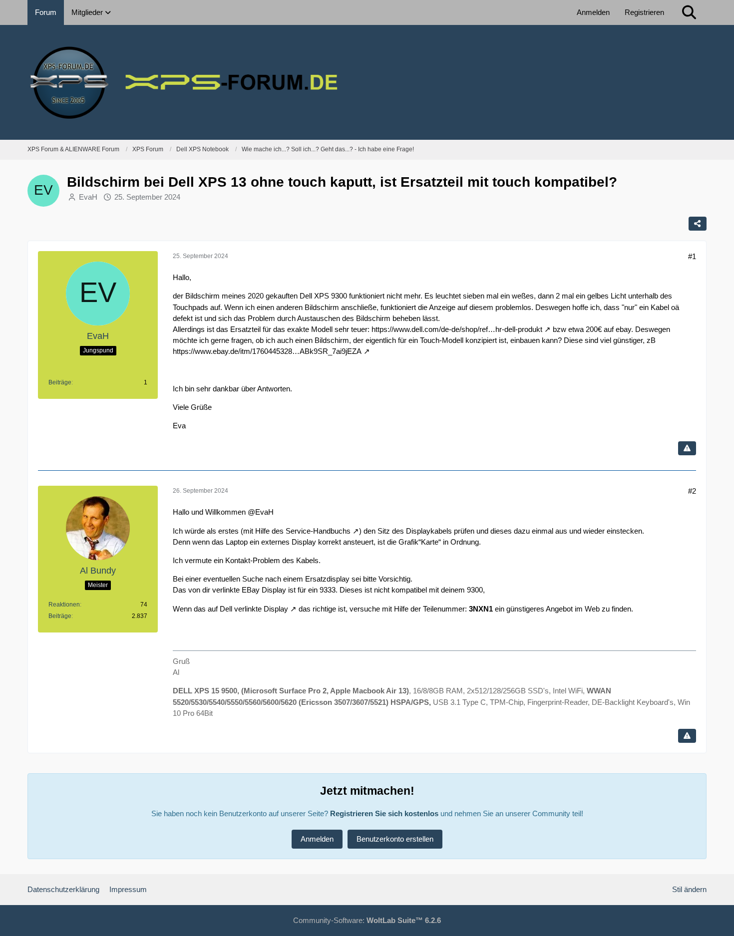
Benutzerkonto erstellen (395, 839)
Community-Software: (367, 920)
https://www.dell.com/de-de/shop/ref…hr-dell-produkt (456, 329)
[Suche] (689, 12)
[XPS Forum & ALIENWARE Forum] (367, 82)
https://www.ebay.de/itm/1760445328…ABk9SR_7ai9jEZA (267, 351)
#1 (692, 256)
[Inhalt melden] (687, 448)
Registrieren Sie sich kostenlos (384, 813)
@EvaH (261, 512)
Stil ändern (689, 889)
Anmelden (593, 12)
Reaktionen (64, 604)
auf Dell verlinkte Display (248, 609)
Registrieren (644, 12)
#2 (692, 491)
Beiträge (59, 382)
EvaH (88, 197)
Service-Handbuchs (318, 531)
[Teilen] (698, 224)
